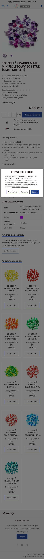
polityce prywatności (20, 187)
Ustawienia (12, 192)
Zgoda (35, 192)
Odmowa (24, 192)
